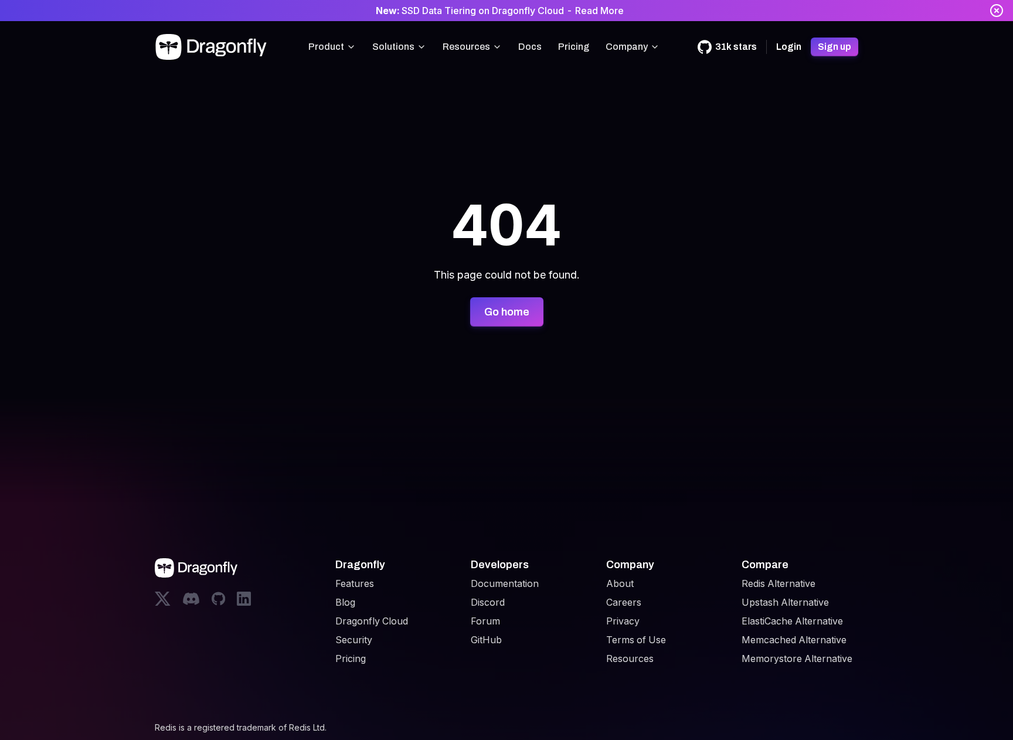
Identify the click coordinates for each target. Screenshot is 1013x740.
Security (353, 640)
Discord (488, 602)
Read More (599, 10)
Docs (530, 47)
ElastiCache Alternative (792, 621)
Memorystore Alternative (797, 658)
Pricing (573, 47)
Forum (485, 621)
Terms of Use (636, 640)
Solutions (393, 47)
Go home (506, 312)
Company (627, 47)
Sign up (834, 47)
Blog (345, 602)
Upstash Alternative (785, 602)
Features (354, 583)
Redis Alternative (778, 583)
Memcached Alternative (794, 640)
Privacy (623, 621)
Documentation (505, 583)
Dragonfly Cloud (371, 621)
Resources (466, 47)
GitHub (486, 640)
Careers (623, 602)
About (620, 583)
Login (788, 47)
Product (326, 47)
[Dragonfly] (213, 47)
